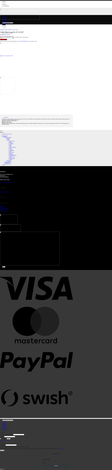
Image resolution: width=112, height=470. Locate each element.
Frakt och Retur (4, 209)
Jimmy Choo (11, 150)
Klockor (8, 139)
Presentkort (4, 23)
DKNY (10, 146)
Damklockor (4, 16)
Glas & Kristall (4, 426)
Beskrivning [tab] (6, 117)
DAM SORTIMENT (8, 29)
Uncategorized (5, 135)
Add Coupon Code (46, 459)
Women (3, 164)
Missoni (10, 153)
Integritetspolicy (4, 208)
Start (3, 15)
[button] (4, 24)
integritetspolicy (62, 448)
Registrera (2, 450)
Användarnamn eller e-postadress (6, 434)
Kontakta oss (4, 4)
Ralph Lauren (11, 158)
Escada (10, 148)
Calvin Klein (11, 143)
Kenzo (10, 151)
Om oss (3, 3)
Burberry (11, 142)
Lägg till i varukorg (3, 39)
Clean (17, 29)
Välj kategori (2, 29)
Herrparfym (4, 19)
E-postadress (2, 445)
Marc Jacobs (11, 152)
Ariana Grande (12, 141)
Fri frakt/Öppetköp (5, 6)
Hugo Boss (11, 149)
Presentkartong (12, 157)
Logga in (8, 438)
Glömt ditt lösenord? (3, 440)
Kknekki (8, 138)
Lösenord (2, 436)
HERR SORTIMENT (8, 162)
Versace (10, 159)
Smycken (8, 161)
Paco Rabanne (12, 156)
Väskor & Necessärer (6, 22)
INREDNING (4, 20)
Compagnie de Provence (6, 134)
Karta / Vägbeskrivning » (6, 182)
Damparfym (4, 18)
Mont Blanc (11, 154)
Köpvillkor (4, 1)
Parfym (14, 29)
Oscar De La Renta (12, 155)
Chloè (10, 144)
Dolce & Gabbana (12, 147)
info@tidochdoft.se (4, 192)
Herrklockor (4, 17)
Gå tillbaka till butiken (6, 34)
